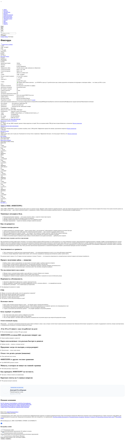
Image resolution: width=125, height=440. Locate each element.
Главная (2, 36)
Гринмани (23, 404)
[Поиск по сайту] (2, 28)
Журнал (5, 22)
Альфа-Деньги (4, 407)
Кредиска (27, 405)
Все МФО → (4, 202)
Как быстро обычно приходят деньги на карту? (13, 294)
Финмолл (7, 403)
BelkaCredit (28, 404)
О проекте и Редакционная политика (99, 417)
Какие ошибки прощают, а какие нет (11, 338)
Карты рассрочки (7, 16)
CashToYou (20, 403)
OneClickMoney (14, 403)
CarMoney (18, 405)
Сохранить (8, 438)
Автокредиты (6, 12)
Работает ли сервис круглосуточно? (10, 297)
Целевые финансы (5, 405)
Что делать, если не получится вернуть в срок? (13, 298)
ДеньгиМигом (11, 407)
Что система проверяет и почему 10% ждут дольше (14, 332)
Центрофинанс (27, 403)
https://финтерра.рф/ (15, 119)
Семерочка (18, 407)
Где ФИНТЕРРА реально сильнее (10, 362)
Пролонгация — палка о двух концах (11, 350)
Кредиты (5, 11)
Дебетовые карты (7, 18)
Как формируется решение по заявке (11, 287)
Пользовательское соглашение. (76, 417)
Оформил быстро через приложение (9, 126)
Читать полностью (77, 123)
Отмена (2, 438)
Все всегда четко (5, 131)
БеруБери (26, 407)
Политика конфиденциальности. (61, 417)
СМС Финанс (4, 404)
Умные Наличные (12, 404)
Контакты (87, 417)
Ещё (2, 26)
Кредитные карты (7, 17)
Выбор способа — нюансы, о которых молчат (13, 344)
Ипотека (5, 13)
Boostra (23, 405)
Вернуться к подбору (7, 44)
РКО (4, 21)
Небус (22, 407)
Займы (5, 9)
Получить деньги (5, 56)
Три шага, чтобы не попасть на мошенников (13, 374)
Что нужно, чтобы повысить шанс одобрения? (13, 295)
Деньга (19, 404)
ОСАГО (5, 20)
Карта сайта (111, 417)
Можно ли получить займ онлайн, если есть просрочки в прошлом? (18, 293)
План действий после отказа (9, 356)
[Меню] (1, 1)
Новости (5, 24)
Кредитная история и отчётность (9, 120)
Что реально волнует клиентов (9, 380)
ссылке (33, 100)
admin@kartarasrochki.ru (12, 412)
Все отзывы (3, 136)
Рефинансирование (8, 14)
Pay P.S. (3, 403)
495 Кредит (13, 405)
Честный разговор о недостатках (10, 368)
